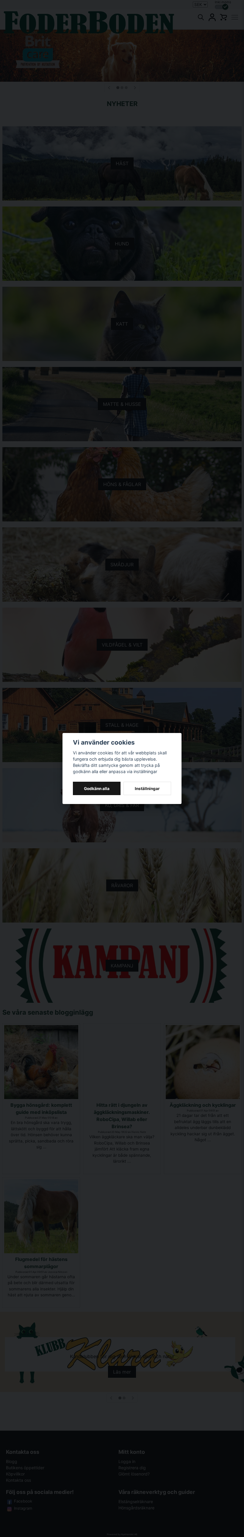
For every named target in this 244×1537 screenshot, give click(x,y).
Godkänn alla (97, 788)
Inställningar (147, 788)
